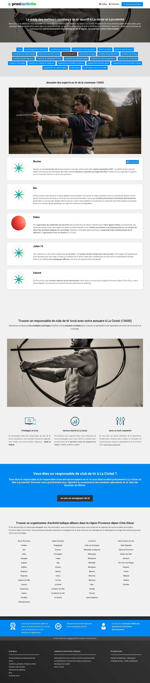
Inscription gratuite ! (133, 4)
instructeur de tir (69, 54)
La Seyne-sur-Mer (58, 589)
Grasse (58, 567)
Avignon (24, 563)
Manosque (92, 554)
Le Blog (104, 4)
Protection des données (17, 667)
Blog (10, 673)
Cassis (24, 593)
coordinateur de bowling (60, 49)
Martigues (92, 567)
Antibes (24, 545)
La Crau (58, 580)
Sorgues (126, 567)
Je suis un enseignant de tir (75, 498)
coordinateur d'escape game (84, 49)
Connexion (115, 4)
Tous (19, 49)
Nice (92, 584)
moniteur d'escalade (17, 63)
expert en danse (105, 49)
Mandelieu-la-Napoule (92, 550)
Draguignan (58, 545)
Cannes (24, 584)
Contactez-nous (14, 676)
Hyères (58, 571)
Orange (92, 589)
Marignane (92, 558)
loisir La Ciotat (59, 667)
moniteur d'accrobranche (108, 54)
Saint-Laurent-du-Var (126, 541)
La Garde (58, 584)
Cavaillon (24, 597)
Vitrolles (126, 584)
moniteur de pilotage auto (23, 58)
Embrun (58, 550)
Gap (58, 563)
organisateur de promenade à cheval (127, 63)
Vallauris (126, 576)
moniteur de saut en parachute (103, 58)
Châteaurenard (24, 602)
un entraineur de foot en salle (94, 68)
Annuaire (12, 658)
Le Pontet (92, 541)
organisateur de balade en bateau (71, 63)
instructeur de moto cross (48, 54)
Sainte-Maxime (92, 597)
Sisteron (126, 558)
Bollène (24, 567)
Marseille (92, 563)
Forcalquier (58, 554)
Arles (24, 554)
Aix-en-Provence (24, 541)
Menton (92, 571)
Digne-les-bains (58, 541)
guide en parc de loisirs (124, 49)
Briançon (24, 571)
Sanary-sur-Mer (126, 554)
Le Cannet (58, 597)
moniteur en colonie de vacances (41, 63)
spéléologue (75, 68)
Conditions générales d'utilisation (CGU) (22, 664)
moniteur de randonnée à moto (49, 58)
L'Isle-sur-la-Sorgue (92, 545)
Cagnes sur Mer (24, 580)
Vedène (126, 580)
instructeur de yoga (87, 54)
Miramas (92, 576)
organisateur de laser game (98, 63)
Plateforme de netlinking (17, 670)
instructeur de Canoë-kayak (24, 54)
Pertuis (92, 593)
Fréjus (58, 558)
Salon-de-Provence (126, 550)
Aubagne (24, 558)
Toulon (126, 571)
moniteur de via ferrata (128, 58)
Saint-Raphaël (126, 545)
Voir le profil (133, 162)
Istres (58, 576)
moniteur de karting (129, 54)
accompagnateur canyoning (36, 49)
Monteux (92, 580)
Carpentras (24, 589)
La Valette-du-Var (58, 593)
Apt (24, 550)
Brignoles (24, 576)
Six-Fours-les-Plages (126, 563)
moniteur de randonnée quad (76, 58)
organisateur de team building (55, 68)
